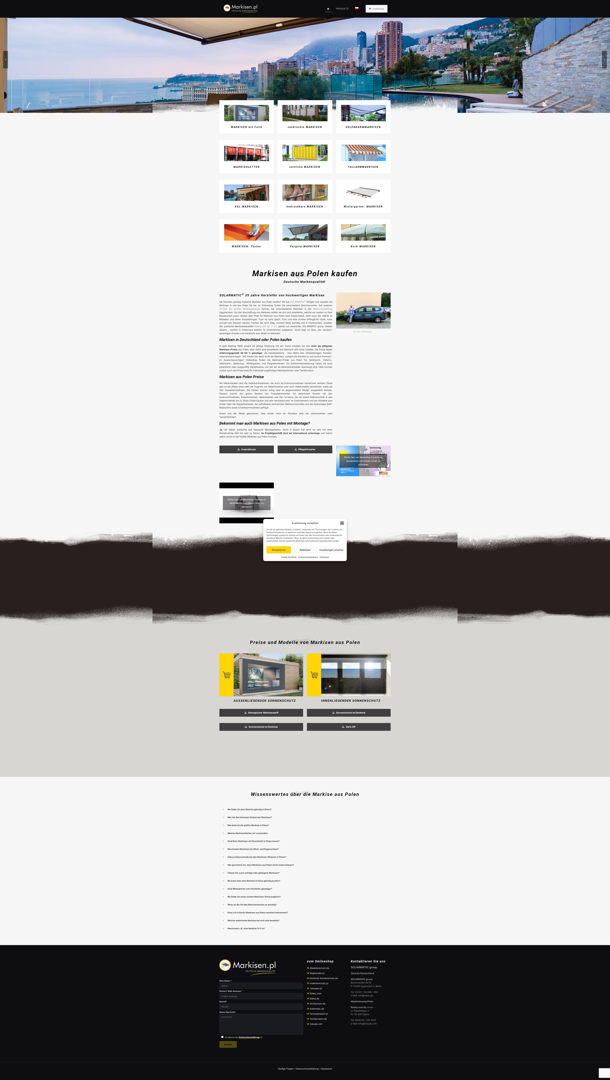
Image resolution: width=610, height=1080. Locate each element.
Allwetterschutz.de (319, 968)
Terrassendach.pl (319, 1013)
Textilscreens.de (318, 1018)
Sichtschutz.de (317, 1003)
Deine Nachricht (227, 1012)
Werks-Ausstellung (322, 308)
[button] (342, 523)
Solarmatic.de (317, 1008)
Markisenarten (309, 305)
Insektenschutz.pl (319, 983)
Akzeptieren (279, 549)
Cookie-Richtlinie (289, 557)
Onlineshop (378, 8)
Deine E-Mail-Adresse (231, 991)
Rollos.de (314, 998)
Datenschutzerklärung (308, 557)
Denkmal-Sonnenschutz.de (324, 978)
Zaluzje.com (316, 1024)
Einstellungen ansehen (331, 549)
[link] (363, 313)
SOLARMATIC (298, 301)
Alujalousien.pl (317, 973)
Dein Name (225, 981)
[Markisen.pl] (240, 8)
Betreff (223, 1001)
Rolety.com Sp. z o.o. (265, 326)
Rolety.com (315, 993)
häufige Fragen (286, 1068)
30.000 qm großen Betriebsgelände (239, 308)
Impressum (324, 557)
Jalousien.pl (316, 988)
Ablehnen (305, 549)
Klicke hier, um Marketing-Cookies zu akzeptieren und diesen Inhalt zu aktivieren (363, 461)
